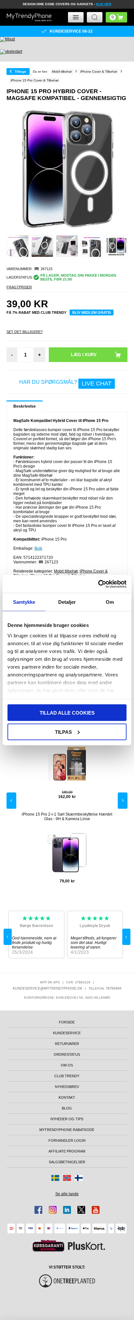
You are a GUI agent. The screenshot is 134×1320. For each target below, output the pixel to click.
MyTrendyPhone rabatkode (66, 1130)
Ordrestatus (67, 1054)
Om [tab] (110, 602)
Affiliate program (66, 1151)
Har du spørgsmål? (65, 383)
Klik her (103, 4)
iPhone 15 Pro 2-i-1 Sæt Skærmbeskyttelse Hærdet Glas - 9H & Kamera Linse (67, 816)
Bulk (38, 548)
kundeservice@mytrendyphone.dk (47, 988)
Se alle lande (67, 1194)
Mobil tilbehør (66, 571)
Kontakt (67, 1097)
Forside (67, 1022)
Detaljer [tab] (67, 602)
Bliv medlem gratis (91, 312)
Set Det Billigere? (25, 332)
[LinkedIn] (67, 1210)
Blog (67, 1108)
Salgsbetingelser (67, 1162)
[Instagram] (53, 1210)
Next (122, 800)
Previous (11, 800)
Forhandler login (67, 1140)
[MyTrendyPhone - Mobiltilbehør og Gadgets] (29, 17)
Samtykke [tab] (24, 602)
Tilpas (63, 731)
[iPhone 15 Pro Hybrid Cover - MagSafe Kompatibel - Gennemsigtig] (18, 246)
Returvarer (67, 1044)
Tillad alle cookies (67, 713)
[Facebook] (38, 1210)
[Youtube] (96, 1210)
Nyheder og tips (66, 1119)
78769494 (113, 988)
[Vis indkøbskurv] (116, 17)
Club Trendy (66, 1076)
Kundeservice (67, 1033)
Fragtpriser (19, 287)
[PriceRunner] (48, 1246)
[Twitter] (81, 1210)
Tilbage (20, 71)
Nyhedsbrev (67, 1087)
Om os (67, 1065)
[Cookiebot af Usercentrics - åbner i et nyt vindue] (98, 584)
